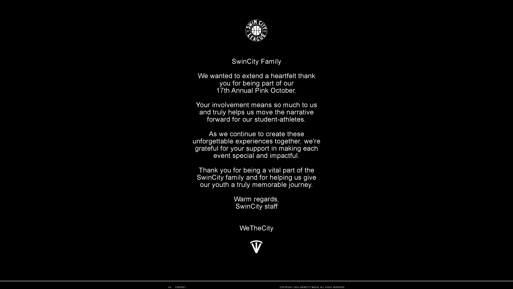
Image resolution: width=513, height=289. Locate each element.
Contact (180, 287)
